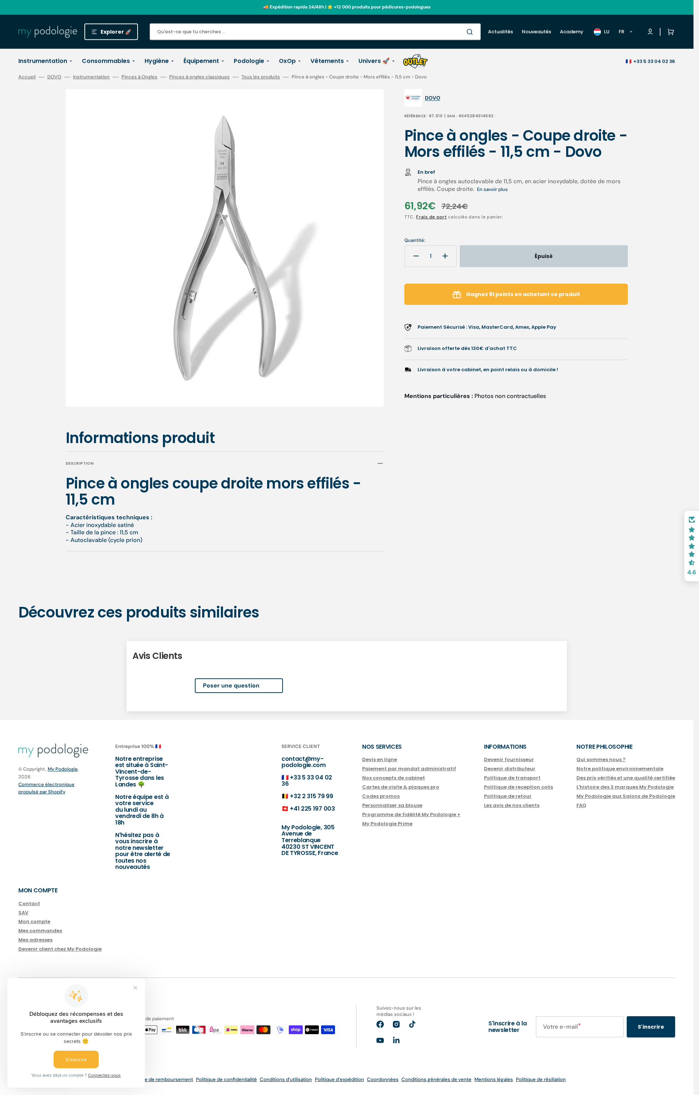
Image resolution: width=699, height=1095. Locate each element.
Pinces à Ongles (139, 77)
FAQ (581, 805)
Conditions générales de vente (436, 1079)
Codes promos (381, 796)
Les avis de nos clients (511, 805)
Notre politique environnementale (619, 768)
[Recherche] (471, 32)
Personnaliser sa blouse (392, 805)
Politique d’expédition (339, 1079)
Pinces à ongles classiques (199, 77)
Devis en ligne (379, 760)
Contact (29, 904)
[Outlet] (415, 61)
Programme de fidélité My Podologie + (411, 814)
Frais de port (431, 217)
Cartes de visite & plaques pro (400, 787)
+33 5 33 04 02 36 (654, 61)
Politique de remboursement (160, 1079)
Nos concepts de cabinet (393, 777)
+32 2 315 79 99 (311, 796)
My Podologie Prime (387, 823)
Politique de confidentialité (226, 1079)
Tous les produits (260, 77)
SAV (23, 912)
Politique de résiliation (541, 1079)
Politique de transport (512, 777)
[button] (669, 32)
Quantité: (414, 240)
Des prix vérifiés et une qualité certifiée (625, 777)
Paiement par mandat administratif (409, 768)
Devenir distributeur (509, 768)
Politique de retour (508, 796)
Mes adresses (35, 939)
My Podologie (63, 769)
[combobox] (315, 31)
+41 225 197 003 (312, 808)
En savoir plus (492, 189)
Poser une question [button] (231, 685)
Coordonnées (382, 1079)
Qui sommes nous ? (601, 760)
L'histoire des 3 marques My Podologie (625, 787)
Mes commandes (40, 930)
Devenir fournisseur (509, 760)
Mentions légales (493, 1079)
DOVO (54, 77)
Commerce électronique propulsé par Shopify (46, 788)
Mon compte (34, 921)
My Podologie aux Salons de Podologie (625, 796)
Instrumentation (91, 77)
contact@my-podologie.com (303, 762)
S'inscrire (651, 1027)
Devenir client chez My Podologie (60, 948)
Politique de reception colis (518, 787)
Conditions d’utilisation (286, 1079)
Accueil (27, 77)
